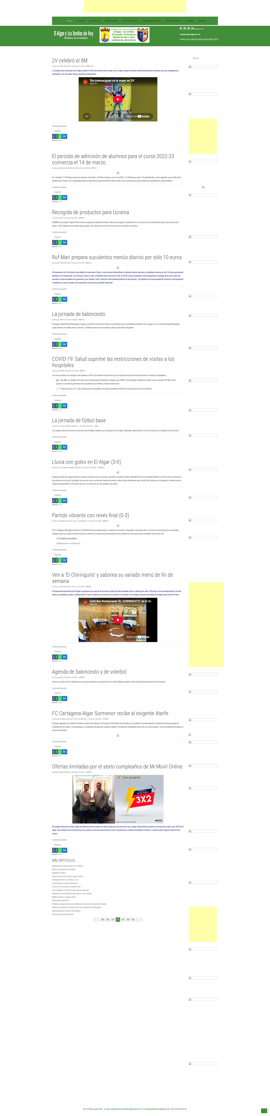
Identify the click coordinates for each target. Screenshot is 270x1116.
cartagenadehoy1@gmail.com (190, 34)
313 (123, 919)
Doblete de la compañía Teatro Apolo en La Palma (72, 893)
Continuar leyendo (59, 126)
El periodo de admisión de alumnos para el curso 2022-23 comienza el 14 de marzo (113, 159)
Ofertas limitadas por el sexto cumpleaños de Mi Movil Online (117, 766)
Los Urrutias (95, 21)
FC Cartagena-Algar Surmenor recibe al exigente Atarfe (110, 713)
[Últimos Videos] (181, 29)
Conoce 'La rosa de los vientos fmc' (66, 887)
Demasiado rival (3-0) (60, 900)
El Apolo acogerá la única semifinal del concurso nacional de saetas (79, 904)
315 (133, 919)
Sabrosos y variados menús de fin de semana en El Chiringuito (77, 907)
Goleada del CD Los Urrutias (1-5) (65, 880)
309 (102, 919)
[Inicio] (94, 919)
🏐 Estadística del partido (66, 538)
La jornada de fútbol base (79, 420)
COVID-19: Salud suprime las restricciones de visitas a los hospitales (113, 362)
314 (128, 919)
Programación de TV (152, 21)
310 (107, 919)
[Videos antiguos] (185, 29)
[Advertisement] (135, 6)
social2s (60, 140)
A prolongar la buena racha (63, 914)
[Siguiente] (137, 919)
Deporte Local (111, 21)
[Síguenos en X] (197, 29)
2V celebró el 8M (69, 60)
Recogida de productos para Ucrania (90, 212)
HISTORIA (201, 21)
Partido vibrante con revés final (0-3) (90, 515)
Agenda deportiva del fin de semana (66, 911)
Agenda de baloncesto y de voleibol (89, 672)
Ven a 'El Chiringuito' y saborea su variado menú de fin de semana (112, 578)
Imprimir (57, 131)
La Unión (189, 21)
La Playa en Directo (130, 21)
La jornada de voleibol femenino (65, 883)
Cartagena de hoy (173, 21)
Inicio (69, 21)
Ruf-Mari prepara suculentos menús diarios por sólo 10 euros (117, 257)
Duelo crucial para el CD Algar (64, 869)
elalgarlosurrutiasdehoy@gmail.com (125, 1109)
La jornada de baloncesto (78, 314)
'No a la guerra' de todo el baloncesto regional (70, 890)
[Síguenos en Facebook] (189, 29)
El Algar (81, 21)
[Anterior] (98, 919)
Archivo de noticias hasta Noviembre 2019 (199, 39)
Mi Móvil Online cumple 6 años (64, 897)
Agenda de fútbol (59, 873)
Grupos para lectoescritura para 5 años (67, 876)
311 (112, 919)
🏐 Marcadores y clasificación (68, 543)
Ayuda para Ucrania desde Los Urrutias (67, 866)
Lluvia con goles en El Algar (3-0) (86, 462)
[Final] (141, 919)
